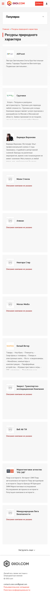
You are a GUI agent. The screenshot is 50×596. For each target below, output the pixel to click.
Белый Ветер (23, 346)
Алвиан (20, 220)
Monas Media (23, 304)
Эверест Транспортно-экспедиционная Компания (30, 387)
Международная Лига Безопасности (28, 513)
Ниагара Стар (23, 262)
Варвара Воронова (26, 137)
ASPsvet (21, 54)
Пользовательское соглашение (16, 587)
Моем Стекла (23, 179)
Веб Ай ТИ (22, 429)
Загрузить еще (25, 550)
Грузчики (21, 95)
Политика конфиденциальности (17, 590)
